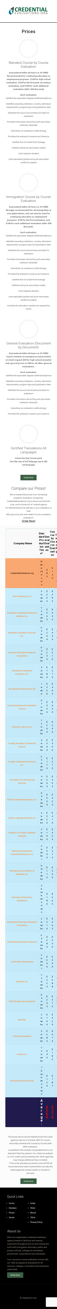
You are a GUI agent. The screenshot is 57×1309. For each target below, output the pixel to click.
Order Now (28, 477)
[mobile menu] (52, 6)
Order (32, 1203)
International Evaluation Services (22, 942)
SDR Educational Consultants (22, 1001)
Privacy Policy (36, 1222)
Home (11, 1203)
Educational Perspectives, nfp (22, 689)
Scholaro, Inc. (22, 981)
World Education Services (22, 1081)
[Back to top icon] (28, 1290)
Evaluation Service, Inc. (22, 727)
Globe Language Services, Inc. (22, 818)
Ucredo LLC (22, 1054)
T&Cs (32, 1217)
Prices (11, 1213)
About (33, 1213)
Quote (11, 1217)
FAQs (32, 1208)
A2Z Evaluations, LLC (22, 596)
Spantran (22, 1019)
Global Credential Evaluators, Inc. (22, 799)
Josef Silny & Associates (22, 961)
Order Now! (28, 521)
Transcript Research (22, 1036)
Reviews (12, 1208)
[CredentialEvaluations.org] (28, 11)
